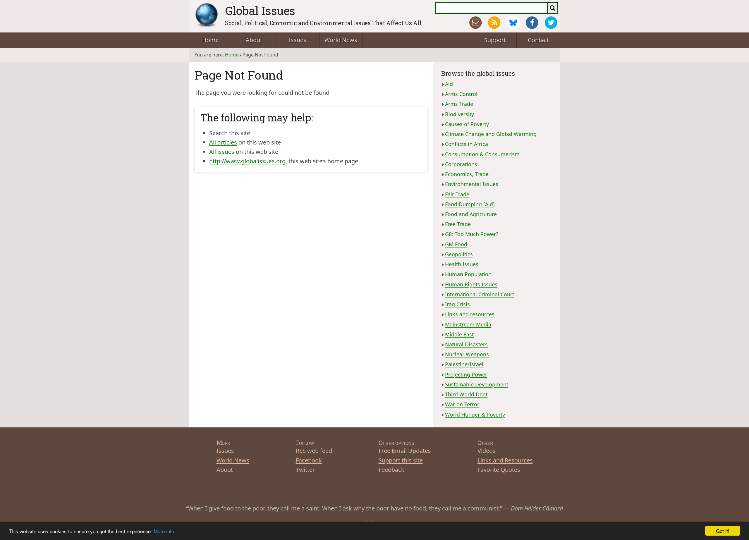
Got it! (722, 530)
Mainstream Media (468, 324)
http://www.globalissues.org (247, 161)
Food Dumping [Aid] (470, 204)
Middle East (459, 334)
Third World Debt (466, 394)
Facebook (309, 460)
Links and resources (469, 314)
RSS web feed (314, 451)
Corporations (461, 164)
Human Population (468, 274)
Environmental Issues (471, 184)
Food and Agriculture (471, 214)
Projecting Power (466, 374)
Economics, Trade (467, 174)
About (254, 40)
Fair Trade (457, 194)
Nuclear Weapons (467, 354)
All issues (221, 152)
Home (210, 40)
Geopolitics (459, 254)
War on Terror (462, 404)
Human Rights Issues (471, 284)
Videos (486, 451)
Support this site (401, 460)
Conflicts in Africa (466, 143)
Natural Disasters (466, 344)
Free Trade (458, 224)
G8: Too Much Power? (471, 234)
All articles (223, 142)
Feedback (391, 470)
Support (495, 40)
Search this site (229, 133)
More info (164, 531)
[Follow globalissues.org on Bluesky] (513, 23)
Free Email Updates (405, 451)
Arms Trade (459, 103)
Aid (449, 83)
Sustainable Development (476, 384)
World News (340, 40)
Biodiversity (459, 114)
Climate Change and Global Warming (491, 133)
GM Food (456, 244)
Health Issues (461, 264)
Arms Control (461, 93)
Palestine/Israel (464, 364)
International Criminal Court (479, 294)
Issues (297, 40)
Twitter (305, 470)
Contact (538, 40)
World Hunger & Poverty (475, 414)
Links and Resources (505, 460)
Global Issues (260, 10)
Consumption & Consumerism (482, 154)
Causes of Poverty (467, 124)
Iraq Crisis (457, 304)
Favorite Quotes (498, 470)
